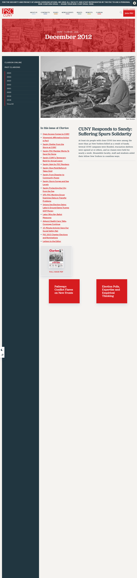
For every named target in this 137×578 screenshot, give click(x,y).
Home (59, 32)
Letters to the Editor (52, 241)
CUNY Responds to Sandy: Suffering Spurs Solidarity (105, 131)
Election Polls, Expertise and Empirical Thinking (111, 291)
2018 (9, 100)
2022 (9, 85)
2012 (76, 32)
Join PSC (129, 13)
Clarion (68, 32)
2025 (9, 73)
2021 (9, 88)
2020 (9, 92)
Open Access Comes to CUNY (56, 134)
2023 (9, 81)
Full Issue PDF (56, 272)
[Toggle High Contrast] (2, 349)
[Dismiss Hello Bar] (134, 3)
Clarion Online (13, 63)
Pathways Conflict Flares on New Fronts (64, 289)
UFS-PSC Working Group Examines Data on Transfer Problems (54, 197)
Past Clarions (12, 67)
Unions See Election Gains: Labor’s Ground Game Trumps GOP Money (56, 207)
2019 (9, 96)
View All (10, 104)
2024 (9, 77)
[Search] (121, 12)
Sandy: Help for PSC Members (56, 164)
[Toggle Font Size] (2, 355)
